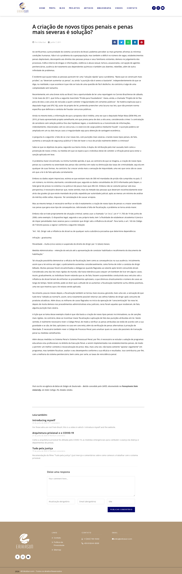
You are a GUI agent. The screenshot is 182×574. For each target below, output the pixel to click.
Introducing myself (43, 420)
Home (42, 8)
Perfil (52, 8)
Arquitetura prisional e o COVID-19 (53, 432)
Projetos (74, 8)
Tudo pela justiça (42, 448)
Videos (119, 8)
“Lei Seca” (108, 213)
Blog (62, 8)
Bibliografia (104, 8)
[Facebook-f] (154, 8)
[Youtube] (163, 8)
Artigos (88, 8)
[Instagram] (158, 8)
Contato (132, 8)
